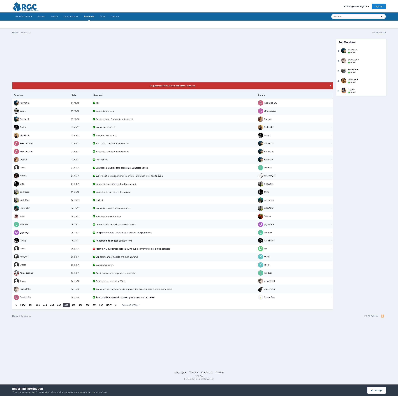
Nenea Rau (269, 297)
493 (38, 305)
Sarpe (23, 111)
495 (52, 305)
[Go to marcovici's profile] (260, 200)
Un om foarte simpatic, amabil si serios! (115, 224)
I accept (377, 390)
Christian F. (269, 240)
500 (87, 305)
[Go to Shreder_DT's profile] (260, 175)
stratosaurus (270, 111)
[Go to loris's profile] (16, 216)
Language (179, 372)
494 (45, 305)
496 (59, 305)
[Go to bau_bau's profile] (16, 256)
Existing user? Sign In (356, 6)
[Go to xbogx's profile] (260, 256)
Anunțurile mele (71, 16)
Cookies (219, 372)
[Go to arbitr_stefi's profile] (343, 80)
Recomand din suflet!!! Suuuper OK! (114, 240)
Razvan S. (24, 103)
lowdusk (268, 167)
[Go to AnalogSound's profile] (16, 273)
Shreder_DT (270, 175)
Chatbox (115, 16)
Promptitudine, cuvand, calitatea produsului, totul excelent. (126, 297)
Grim (22, 184)
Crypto (351, 89)
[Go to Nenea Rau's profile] (260, 297)
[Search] (382, 16)
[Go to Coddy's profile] (16, 127)
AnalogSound (26, 273)
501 (94, 305)
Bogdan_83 (25, 297)
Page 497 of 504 (130, 305)
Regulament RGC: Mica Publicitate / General (172, 85)
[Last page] (115, 305)
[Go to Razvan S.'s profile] (16, 103)
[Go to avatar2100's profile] (260, 281)
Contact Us (207, 372)
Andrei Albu (269, 289)
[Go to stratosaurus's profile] (260, 111)
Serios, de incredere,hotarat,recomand (116, 184)
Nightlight (268, 127)
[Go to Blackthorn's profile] (343, 70)
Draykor (268, 119)
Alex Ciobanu (270, 103)
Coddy (23, 127)
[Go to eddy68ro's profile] (260, 184)
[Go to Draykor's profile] (260, 119)
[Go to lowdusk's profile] (260, 167)
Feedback (89, 16)
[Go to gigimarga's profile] (260, 224)
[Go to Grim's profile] (16, 184)
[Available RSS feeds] (382, 316)
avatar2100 (269, 281)
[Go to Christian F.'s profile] (260, 240)
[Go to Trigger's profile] (260, 216)
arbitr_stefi (353, 79)
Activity (54, 16)
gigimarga (269, 224)
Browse (41, 16)
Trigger (267, 216)
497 (66, 305)
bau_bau (24, 256)
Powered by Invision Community (199, 379)
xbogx (267, 256)
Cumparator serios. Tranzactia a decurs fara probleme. (124, 232)
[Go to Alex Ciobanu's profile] (260, 103)
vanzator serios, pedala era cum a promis (117, 257)
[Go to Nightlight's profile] (260, 127)
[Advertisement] (68, 60)
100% (353, 52)
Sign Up (378, 6)
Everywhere (369, 16)
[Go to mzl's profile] (260, 248)
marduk (23, 175)
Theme (193, 372)
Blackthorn (353, 69)
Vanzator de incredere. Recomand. (114, 192)
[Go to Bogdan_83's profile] (16, 297)
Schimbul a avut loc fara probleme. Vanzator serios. (122, 167)
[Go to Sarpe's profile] (16, 111)
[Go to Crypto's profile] (343, 90)
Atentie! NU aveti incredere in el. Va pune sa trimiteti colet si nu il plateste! (133, 248)
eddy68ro (268, 184)
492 (30, 305)
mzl (265, 248)
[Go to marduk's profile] (16, 175)
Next (109, 305)
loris (22, 216)
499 (80, 305)
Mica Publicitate (23, 16)
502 (101, 305)
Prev (22, 305)
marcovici (269, 200)
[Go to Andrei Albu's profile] (260, 289)
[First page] (16, 305)
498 (73, 305)
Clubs (102, 16)
